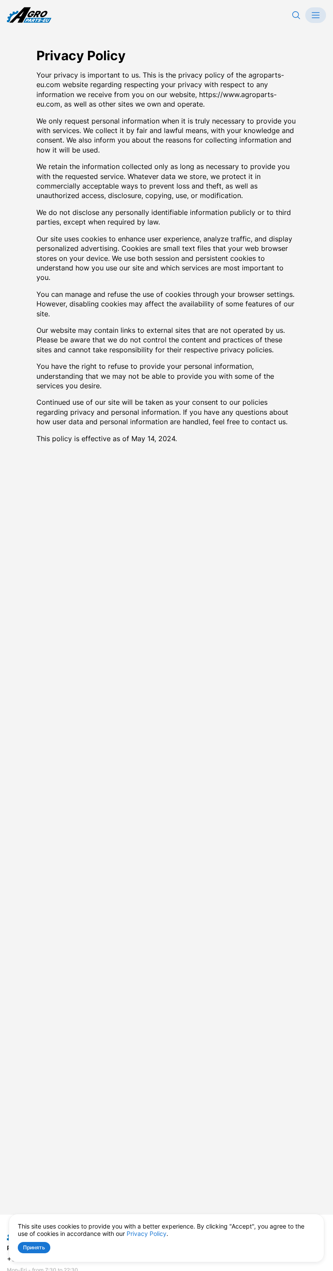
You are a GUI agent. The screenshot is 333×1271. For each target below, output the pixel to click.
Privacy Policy (146, 1233)
